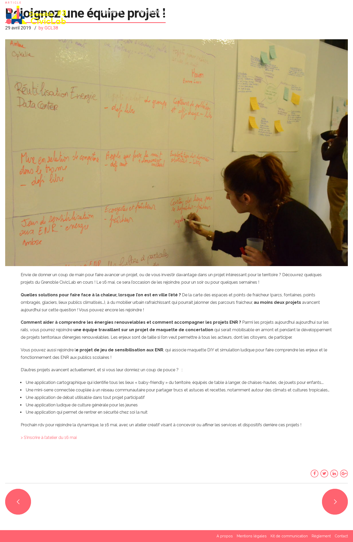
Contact (341, 536)
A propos (112, 11)
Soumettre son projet (323, 11)
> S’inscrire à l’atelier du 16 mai (49, 437)
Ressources (235, 11)
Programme (153, 11)
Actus (273, 11)
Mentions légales (252, 536)
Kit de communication (289, 536)
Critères (194, 11)
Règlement (321, 536)
